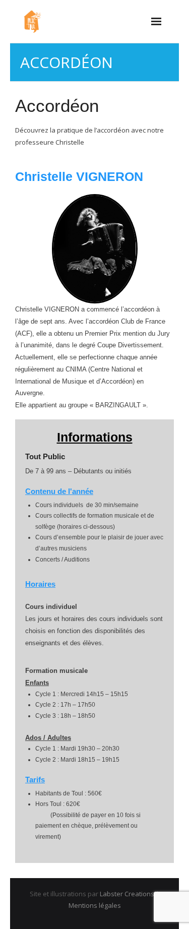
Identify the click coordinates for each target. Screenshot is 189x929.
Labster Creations (127, 893)
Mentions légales (95, 905)
